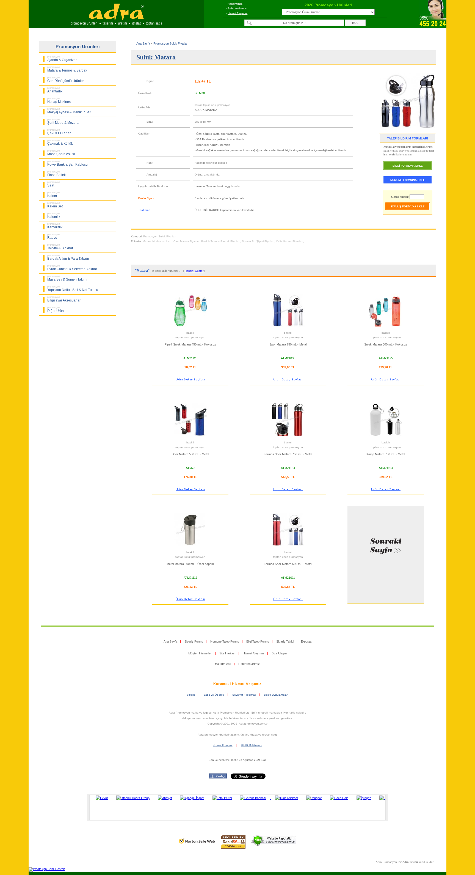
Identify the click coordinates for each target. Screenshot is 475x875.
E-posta (306, 641)
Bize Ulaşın (279, 653)
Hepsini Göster (194, 270)
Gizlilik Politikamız (251, 745)
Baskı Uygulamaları (276, 694)
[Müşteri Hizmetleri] (432, 26)
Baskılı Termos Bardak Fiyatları (220, 241)
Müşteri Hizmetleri (200, 653)
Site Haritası (227, 653)
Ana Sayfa (143, 43)
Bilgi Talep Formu (257, 641)
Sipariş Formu (193, 641)
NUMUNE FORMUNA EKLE (407, 180)
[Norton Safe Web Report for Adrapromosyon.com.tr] (197, 845)
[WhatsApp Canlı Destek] (47, 869)
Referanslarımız (237, 8)
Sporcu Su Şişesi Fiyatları (258, 241)
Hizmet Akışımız (237, 13)
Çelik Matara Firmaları (289, 241)
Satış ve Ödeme (213, 694)
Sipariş (191, 694)
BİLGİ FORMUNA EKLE (408, 165)
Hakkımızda (235, 3)
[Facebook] (218, 777)
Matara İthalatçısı (154, 241)
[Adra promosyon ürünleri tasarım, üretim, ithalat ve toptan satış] (116, 26)
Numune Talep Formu (224, 641)
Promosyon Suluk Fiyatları (159, 236)
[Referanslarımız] (236, 807)
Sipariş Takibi (285, 641)
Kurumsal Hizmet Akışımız (237, 684)
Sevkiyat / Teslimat (244, 694)
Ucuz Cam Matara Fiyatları (183, 241)
